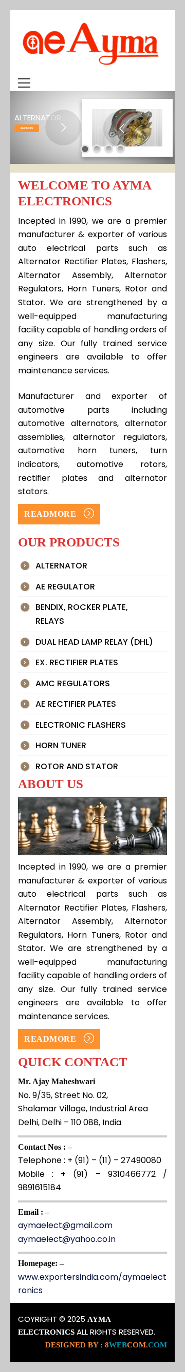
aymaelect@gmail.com (65, 1225)
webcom (136, 1345)
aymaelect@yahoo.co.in (67, 1239)
